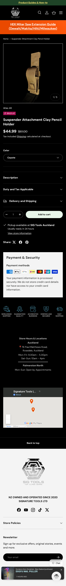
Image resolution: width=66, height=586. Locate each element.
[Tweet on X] (14, 242)
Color (6, 150)
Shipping (21, 136)
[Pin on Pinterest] (27, 242)
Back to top (33, 443)
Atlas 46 (7, 108)
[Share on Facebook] (20, 242)
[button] (53, 12)
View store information (19, 233)
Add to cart (44, 214)
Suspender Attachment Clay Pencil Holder (31, 39)
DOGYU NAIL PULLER (26, 571)
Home (5, 39)
